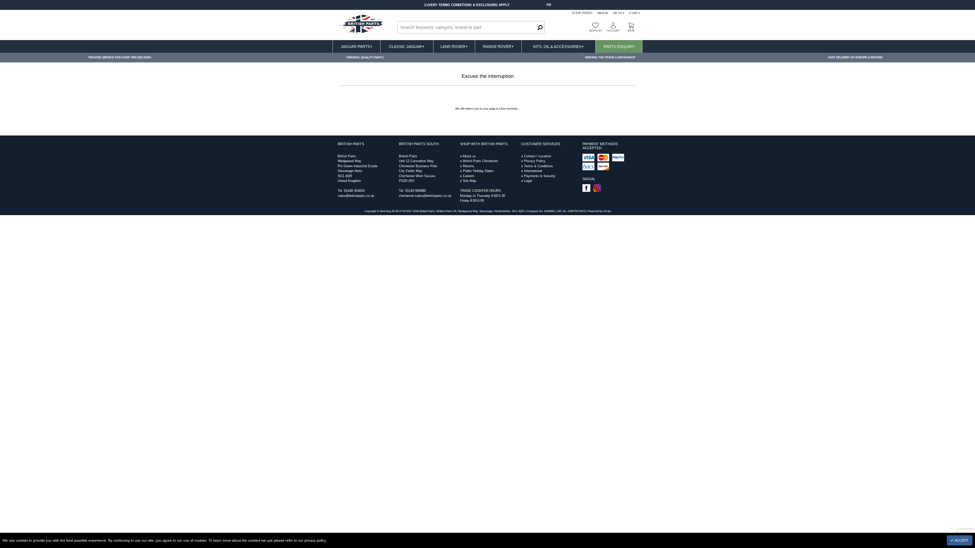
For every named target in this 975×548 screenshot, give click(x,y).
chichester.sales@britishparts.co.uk (425, 196)
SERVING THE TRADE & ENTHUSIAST (610, 57)
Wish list (595, 30)
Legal (528, 181)
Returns (468, 166)
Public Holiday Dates (478, 171)
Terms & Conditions (538, 166)
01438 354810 (354, 191)
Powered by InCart (599, 211)
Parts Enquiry (619, 46)
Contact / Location (537, 156)
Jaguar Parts (356, 46)
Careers (468, 176)
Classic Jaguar (407, 46)
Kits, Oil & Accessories (558, 46)
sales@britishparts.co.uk (356, 196)
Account (613, 30)
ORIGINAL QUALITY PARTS (364, 57)
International (533, 171)
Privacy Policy (534, 161)
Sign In (602, 12)
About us (469, 156)
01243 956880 (415, 191)
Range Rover (498, 46)
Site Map (469, 181)
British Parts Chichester (480, 161)
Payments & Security (540, 176)
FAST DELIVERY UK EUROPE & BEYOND (855, 57)
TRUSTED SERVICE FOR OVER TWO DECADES (119, 57)
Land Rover (454, 46)
